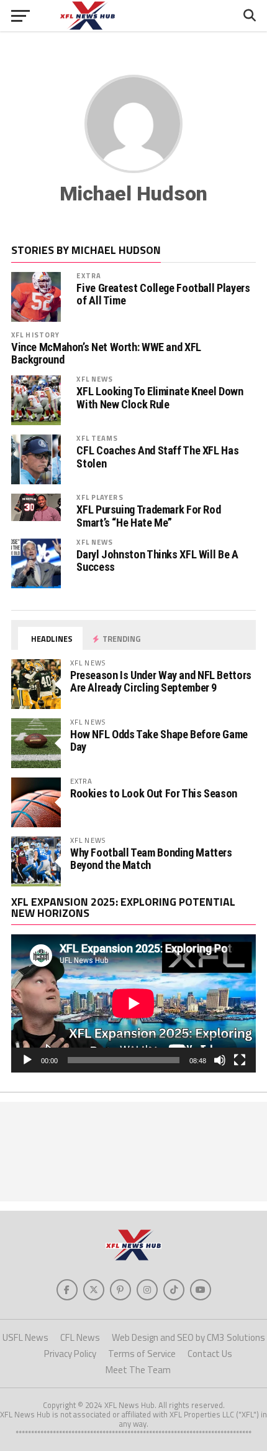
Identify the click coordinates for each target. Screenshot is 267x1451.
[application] (133, 1003)
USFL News (25, 1337)
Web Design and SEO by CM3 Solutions (188, 1337)
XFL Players (99, 497)
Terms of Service (142, 1353)
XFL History (35, 334)
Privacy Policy (70, 1353)
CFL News (80, 1337)
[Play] (27, 1060)
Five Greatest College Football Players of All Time (163, 294)
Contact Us (210, 1353)
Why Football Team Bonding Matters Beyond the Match (151, 858)
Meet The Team (138, 1370)
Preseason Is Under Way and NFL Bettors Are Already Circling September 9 (160, 681)
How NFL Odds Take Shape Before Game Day (159, 740)
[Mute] (220, 1060)
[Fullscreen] (239, 1060)
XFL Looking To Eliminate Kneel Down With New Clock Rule (159, 397)
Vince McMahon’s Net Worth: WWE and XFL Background (106, 353)
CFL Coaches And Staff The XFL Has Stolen (157, 456)
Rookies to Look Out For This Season (153, 793)
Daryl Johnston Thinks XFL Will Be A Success (157, 560)
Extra (88, 275)
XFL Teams (97, 438)
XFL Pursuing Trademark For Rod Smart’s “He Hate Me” (148, 516)
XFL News (94, 378)
